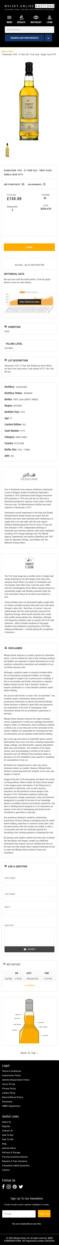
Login (29, 247)
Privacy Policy (9, 1088)
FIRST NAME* (10, 878)
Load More (29, 985)
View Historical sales (29, 301)
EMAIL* (8, 907)
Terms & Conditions (11, 1071)
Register (6, 1126)
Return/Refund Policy (12, 1097)
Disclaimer (7, 1101)
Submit (31, 949)
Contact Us (7, 1130)
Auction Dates (9, 1148)
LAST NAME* (10, 894)
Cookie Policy (8, 1093)
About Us (6, 1122)
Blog (4, 1143)
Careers (6, 1170)
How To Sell (8, 1139)
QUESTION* (9, 925)
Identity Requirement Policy (15, 1080)
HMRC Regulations (11, 1106)
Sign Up (44, 1213)
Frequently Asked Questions (16, 1165)
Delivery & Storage (11, 1152)
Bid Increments (37, 184)
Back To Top (28, 1053)
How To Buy (7, 1135)
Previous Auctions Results (15, 1157)
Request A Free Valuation (14, 1161)
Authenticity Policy (11, 1075)
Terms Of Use (8, 1084)
